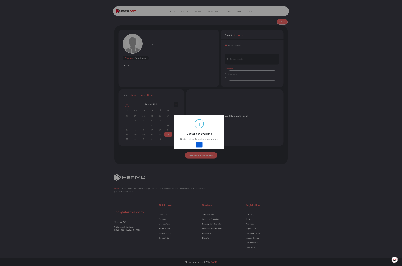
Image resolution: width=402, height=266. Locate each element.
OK (199, 144)
